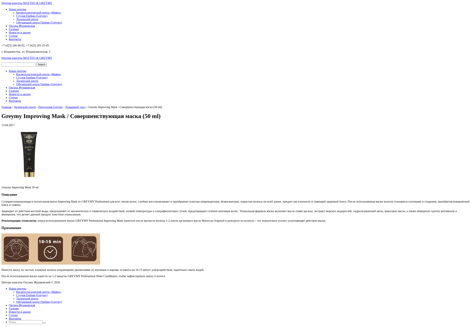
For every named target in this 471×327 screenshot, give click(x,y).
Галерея (14, 29)
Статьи (13, 35)
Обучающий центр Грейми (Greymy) (39, 22)
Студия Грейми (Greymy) (31, 15)
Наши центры (17, 9)
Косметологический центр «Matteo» (38, 12)
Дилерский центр (27, 19)
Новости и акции (20, 32)
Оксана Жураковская (22, 25)
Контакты (15, 39)
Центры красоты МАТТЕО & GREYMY (26, 3)
